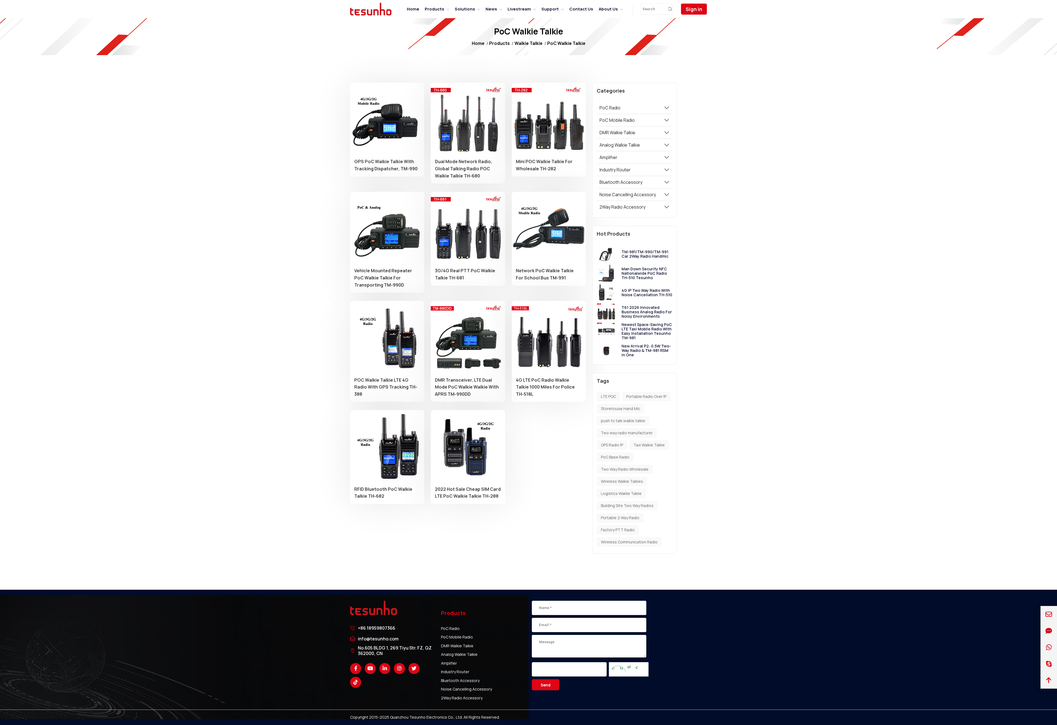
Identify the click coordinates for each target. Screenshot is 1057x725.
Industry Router (615, 170)
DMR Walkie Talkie (617, 133)
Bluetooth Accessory (621, 182)
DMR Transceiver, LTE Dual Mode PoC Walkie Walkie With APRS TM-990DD (467, 387)
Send (546, 685)
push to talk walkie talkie (623, 420)
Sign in (694, 9)
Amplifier (608, 157)
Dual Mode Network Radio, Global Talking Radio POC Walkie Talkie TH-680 (463, 168)
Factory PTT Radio (618, 529)
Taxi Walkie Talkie (649, 445)
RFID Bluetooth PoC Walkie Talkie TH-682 (383, 492)
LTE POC (608, 396)
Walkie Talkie (528, 43)
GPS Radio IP (612, 445)
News (491, 9)
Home (413, 9)
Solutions (465, 9)
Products (434, 9)
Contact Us (581, 9)
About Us (608, 9)
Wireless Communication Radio (629, 542)
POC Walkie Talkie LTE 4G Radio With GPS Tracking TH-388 (385, 387)
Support (550, 9)
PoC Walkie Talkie (566, 43)
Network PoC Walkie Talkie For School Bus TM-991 (545, 274)
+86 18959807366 (376, 628)
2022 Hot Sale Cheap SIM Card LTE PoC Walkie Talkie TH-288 (468, 492)
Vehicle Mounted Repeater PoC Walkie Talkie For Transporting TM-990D (383, 278)
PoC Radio (610, 108)
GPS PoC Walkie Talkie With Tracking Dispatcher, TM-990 (386, 165)
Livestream (519, 9)
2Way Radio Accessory (622, 207)
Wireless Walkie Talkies (622, 481)
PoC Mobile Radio (617, 120)
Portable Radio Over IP (646, 396)
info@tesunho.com (378, 639)
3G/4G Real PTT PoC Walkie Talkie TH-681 (465, 274)
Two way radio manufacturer (627, 432)
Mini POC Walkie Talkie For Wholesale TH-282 (544, 165)
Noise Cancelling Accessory (628, 195)
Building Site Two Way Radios (627, 505)
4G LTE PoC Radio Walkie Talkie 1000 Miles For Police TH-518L (545, 387)
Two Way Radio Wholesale (625, 469)
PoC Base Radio (615, 457)
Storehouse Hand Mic (620, 408)
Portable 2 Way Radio (620, 517)
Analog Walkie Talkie (620, 145)
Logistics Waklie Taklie (621, 493)
